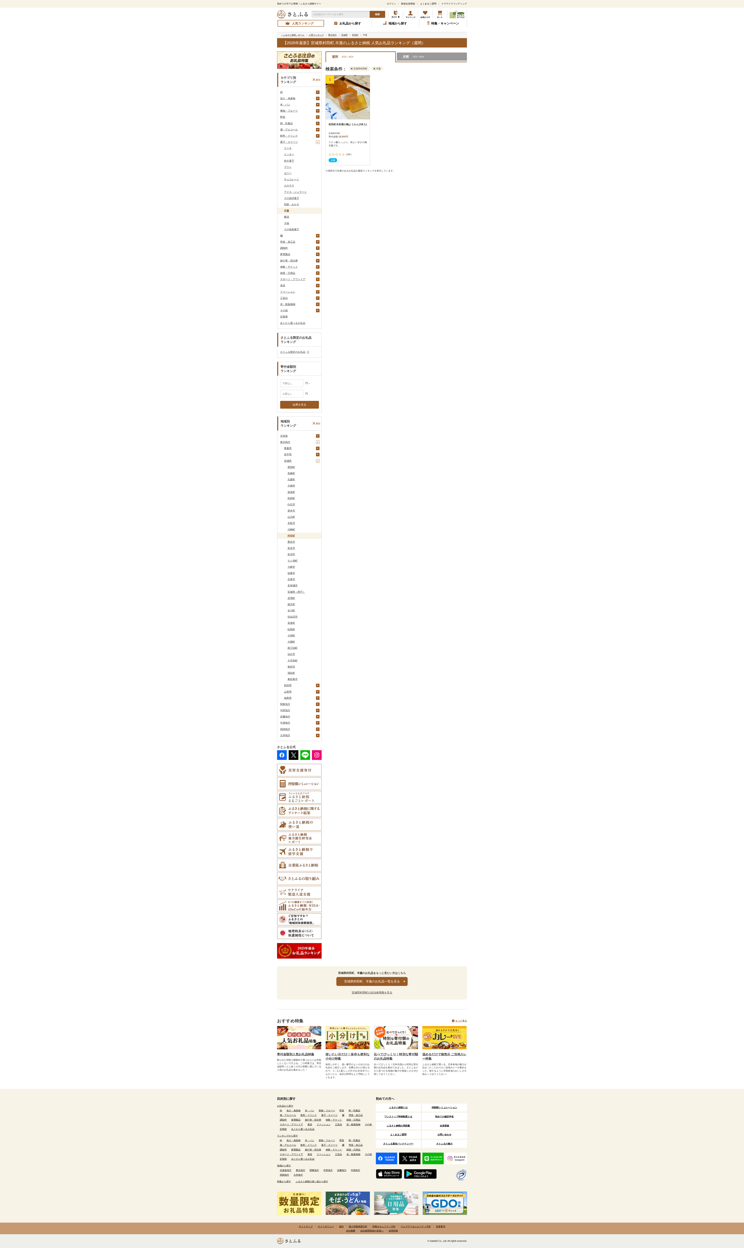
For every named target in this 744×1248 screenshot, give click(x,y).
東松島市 (293, 679)
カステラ (289, 185)
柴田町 (291, 467)
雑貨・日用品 (287, 273)
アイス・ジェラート (295, 192)
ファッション (287, 291)
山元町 (291, 516)
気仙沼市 (293, 616)
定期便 (284, 316)
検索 (377, 14)
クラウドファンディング (454, 3)
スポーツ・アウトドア (292, 279)
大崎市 (291, 566)
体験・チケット (289, 266)
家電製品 (285, 254)
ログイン (391, 3)
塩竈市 (291, 573)
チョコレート (291, 179)
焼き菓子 (289, 160)
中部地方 (285, 710)
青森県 (288, 448)
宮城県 (288, 460)
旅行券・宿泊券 (289, 260)
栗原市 (291, 541)
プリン (288, 167)
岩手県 (288, 454)
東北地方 (285, 442)
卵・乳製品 (286, 123)
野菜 (282, 117)
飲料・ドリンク (289, 135)
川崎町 (291, 529)
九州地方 (285, 735)
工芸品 (284, 298)
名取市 (291, 523)
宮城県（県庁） (296, 591)
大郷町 (291, 641)
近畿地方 (285, 716)
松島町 (291, 629)
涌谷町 (291, 672)
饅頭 (286, 216)
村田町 (291, 535)
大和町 (291, 635)
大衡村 (291, 485)
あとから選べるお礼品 (292, 323)
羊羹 (286, 210)
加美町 (291, 492)
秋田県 (288, 685)
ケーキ (288, 148)
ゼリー (288, 173)
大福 (286, 223)
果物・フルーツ (289, 110)
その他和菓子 (291, 229)
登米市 (291, 510)
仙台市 (291, 654)
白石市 (291, 504)
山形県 (288, 691)
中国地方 (285, 722)
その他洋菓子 (291, 198)
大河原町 (293, 660)
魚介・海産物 (287, 98)
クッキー (289, 154)
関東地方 (285, 704)
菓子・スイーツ (289, 142)
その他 (284, 310)
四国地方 (285, 729)
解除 (318, 79)
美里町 (291, 622)
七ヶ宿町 (293, 560)
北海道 (284, 435)
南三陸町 (293, 647)
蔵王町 (291, 604)
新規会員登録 (408, 3)
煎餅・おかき (291, 204)
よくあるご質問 (428, 3)
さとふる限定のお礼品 (292, 351)
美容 (282, 285)
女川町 (291, 610)
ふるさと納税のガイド (395, 14)
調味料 (284, 248)
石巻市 (291, 579)
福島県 (288, 697)
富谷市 (291, 548)
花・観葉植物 (287, 304)
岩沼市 (291, 554)
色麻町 (291, 473)
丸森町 (291, 479)
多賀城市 (293, 585)
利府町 (291, 498)
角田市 (291, 666)
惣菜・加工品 (287, 241)
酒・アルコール (289, 129)
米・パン (285, 104)
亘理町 (291, 598)
